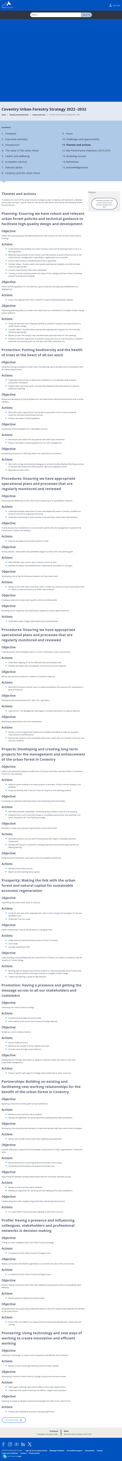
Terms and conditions (10, 1453)
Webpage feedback (56, 1451)
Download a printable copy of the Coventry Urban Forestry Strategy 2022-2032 (104, 203)
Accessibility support (75, 1451)
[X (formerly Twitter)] (29, 1444)
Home (4, 115)
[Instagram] (10, 1444)
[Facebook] (3, 1444)
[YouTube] (16, 1444)
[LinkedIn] (23, 1444)
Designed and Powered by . (11, 1456)
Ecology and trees (38, 115)
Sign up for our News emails (36, 1451)
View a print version (12, 1420)
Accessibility (89, 1451)
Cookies (100, 1451)
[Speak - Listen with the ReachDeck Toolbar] (4, 1456)
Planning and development (19, 115)
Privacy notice (34, 1453)
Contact (23, 1453)
